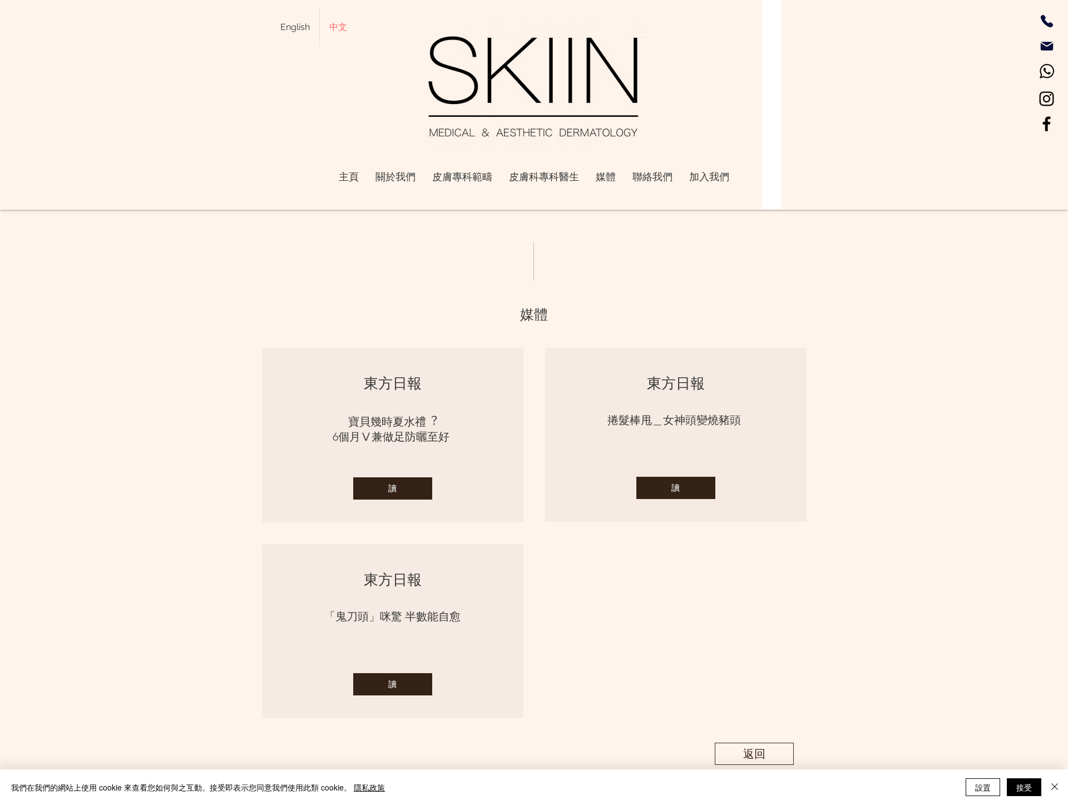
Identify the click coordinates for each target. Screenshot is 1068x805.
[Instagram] (1046, 98)
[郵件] (1047, 46)
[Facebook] (1046, 124)
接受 (1024, 787)
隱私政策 (369, 787)
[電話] (1047, 21)
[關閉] (1054, 787)
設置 (983, 787)
